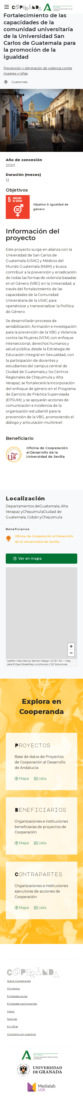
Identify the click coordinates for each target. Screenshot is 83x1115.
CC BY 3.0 (56, 660)
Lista (42, 778)
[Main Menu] (6, 7)
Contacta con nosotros (21, 1034)
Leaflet (11, 660)
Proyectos (13, 988)
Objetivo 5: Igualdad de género (50, 207)
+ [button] (71, 646)
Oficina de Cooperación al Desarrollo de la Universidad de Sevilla (47, 452)
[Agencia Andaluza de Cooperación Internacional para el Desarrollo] (58, 7)
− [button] (71, 653)
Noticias (12, 1019)
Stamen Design (40, 660)
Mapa (24, 778)
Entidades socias (17, 996)
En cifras (12, 1026)
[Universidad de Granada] (39, 1070)
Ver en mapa (30, 558)
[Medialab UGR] (39, 1087)
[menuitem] (31, 981)
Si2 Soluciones (58, 664)
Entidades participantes (22, 1003)
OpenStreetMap (24, 664)
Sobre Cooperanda (19, 981)
